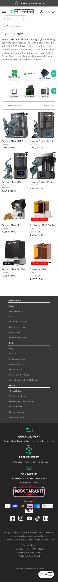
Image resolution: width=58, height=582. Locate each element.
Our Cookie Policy (17, 417)
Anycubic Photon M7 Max (41, 182)
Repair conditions (17, 412)
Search (12, 306)
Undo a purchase (17, 359)
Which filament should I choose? (24, 380)
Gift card (13, 316)
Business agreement (18, 327)
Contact (12, 353)
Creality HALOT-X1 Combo (42, 225)
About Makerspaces (18, 337)
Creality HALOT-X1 (38, 269)
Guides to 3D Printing (19, 375)
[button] (4, 11)
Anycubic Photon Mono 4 (41, 141)
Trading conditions (17, 396)
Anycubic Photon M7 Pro (13, 141)
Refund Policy (15, 406)
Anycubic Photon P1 (11, 225)
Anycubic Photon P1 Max (13, 269)
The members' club (17, 321)
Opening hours (16, 311)
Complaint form (16, 364)
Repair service (15, 369)
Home (4, 26)
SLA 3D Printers (15, 26)
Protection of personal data (21, 401)
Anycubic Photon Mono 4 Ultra (13, 183)
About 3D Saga (15, 391)
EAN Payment (15, 332)
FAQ (11, 348)
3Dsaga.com (24, 568)
